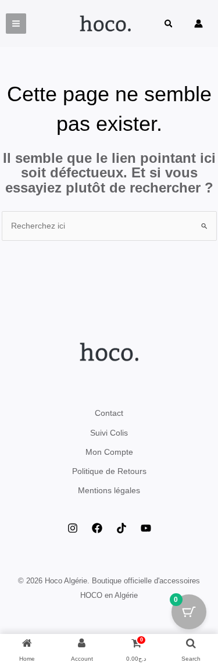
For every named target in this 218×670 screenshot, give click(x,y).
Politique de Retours (109, 471)
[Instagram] (72, 528)
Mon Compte (109, 452)
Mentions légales (109, 490)
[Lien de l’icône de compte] (198, 23)
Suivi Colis (109, 432)
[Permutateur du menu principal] (16, 23)
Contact (109, 413)
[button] (169, 25)
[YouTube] (146, 528)
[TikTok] (121, 528)
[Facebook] (97, 528)
